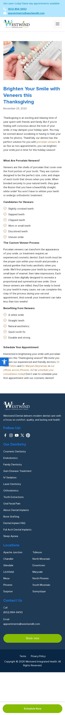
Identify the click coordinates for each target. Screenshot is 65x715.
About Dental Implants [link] (16, 510)
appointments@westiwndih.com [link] (26, 13)
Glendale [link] (8, 565)
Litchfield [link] (8, 572)
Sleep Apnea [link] (10, 536)
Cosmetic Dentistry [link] (14, 451)
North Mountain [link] (41, 559)
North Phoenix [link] (40, 578)
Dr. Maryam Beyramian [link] (34, 366)
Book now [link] (32, 638)
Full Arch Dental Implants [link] (17, 529)
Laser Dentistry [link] (12, 484)
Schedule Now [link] (32, 708)
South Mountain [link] (41, 585)
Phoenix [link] (7, 585)
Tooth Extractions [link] (13, 497)
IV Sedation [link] (9, 477)
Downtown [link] (38, 565)
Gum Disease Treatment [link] (17, 471)
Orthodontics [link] (10, 490)
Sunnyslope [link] (39, 591)
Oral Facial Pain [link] (11, 503)
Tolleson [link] (37, 552)
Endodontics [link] (10, 458)
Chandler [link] (8, 559)
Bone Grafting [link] (11, 516)
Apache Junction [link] (12, 552)
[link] (4, 362)
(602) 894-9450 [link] (17, 9)
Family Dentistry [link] (12, 464)
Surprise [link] (8, 591)
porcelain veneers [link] (47, 142)
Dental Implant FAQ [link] (14, 523)
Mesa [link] (6, 578)
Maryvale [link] (37, 572)
